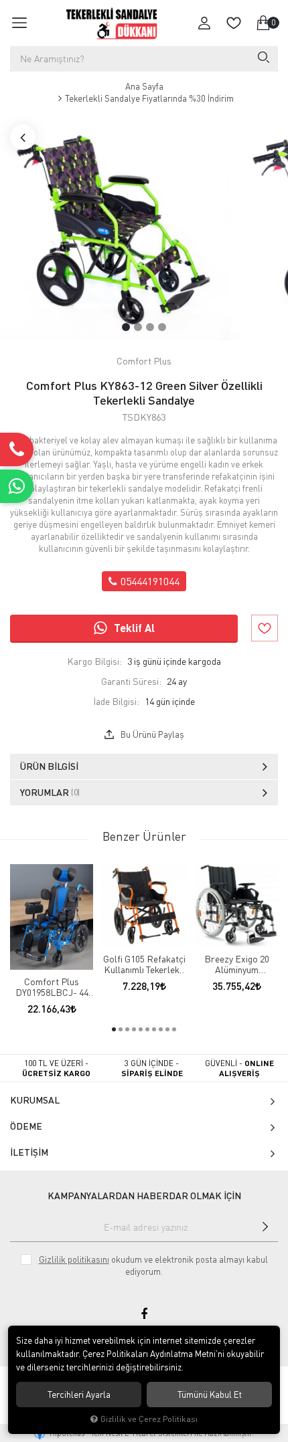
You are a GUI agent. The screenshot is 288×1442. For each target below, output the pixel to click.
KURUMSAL (35, 1100)
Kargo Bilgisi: (94, 661)
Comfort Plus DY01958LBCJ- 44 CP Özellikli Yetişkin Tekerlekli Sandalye (52, 987)
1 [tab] (126, 327)
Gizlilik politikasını (74, 1259)
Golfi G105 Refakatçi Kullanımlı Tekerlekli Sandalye (144, 964)
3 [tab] (150, 327)
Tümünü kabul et (209, 1394)
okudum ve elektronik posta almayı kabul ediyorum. (153, 1265)
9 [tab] (167, 1029)
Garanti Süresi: (131, 681)
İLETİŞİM (29, 1152)
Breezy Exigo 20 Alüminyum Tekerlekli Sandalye (236, 964)
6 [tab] (147, 1029)
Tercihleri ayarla (79, 1394)
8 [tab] (161, 1029)
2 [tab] (138, 327)
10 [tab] (174, 1029)
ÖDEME (26, 1126)
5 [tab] (141, 1029)
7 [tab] (154, 1029)
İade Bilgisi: (116, 701)
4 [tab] (162, 327)
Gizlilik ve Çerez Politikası (149, 1419)
